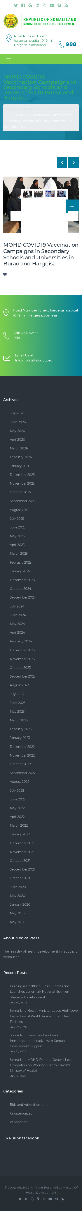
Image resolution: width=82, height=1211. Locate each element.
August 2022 (19, 782)
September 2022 (23, 773)
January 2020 (20, 905)
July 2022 (17, 791)
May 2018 (17, 913)
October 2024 (20, 589)
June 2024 (18, 615)
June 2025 (17, 527)
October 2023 (20, 668)
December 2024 (22, 580)
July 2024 (17, 606)
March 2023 (19, 720)
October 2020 (20, 878)
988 (71, 44)
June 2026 (18, 422)
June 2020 (18, 887)
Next (72, 206)
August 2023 (19, 685)
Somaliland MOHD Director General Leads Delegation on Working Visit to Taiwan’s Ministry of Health (42, 1065)
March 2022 (19, 825)
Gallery (61, 109)
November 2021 (22, 852)
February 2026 (21, 457)
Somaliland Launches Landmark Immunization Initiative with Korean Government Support (37, 1040)
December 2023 (22, 650)
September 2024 (23, 597)
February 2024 (21, 641)
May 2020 (17, 896)
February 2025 (20, 562)
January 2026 (20, 466)
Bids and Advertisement (28, 1105)
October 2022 (20, 764)
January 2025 (20, 571)
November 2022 (22, 755)
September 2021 (22, 869)
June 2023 (18, 703)
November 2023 (22, 659)
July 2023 (17, 694)
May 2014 (17, 922)
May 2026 (17, 431)
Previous (9, 206)
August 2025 (19, 510)
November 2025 (22, 483)
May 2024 (17, 624)
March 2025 (19, 554)
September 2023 (23, 676)
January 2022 (20, 834)
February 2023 (21, 729)
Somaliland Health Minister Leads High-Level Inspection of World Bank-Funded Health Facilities (44, 1016)
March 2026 (19, 448)
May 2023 (17, 712)
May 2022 (17, 808)
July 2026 (17, 413)
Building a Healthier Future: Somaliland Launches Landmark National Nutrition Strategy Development (39, 991)
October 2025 (20, 492)
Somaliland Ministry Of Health (27, 109)
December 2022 (22, 747)
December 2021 (22, 843)
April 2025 (17, 545)
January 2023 (20, 738)
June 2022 (18, 799)
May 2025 (17, 536)
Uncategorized (21, 1113)
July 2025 (17, 519)
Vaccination (18, 1122)
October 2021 (20, 861)
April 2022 (17, 817)
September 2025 (22, 501)
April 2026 (17, 440)
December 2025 (22, 475)
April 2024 (17, 633)
